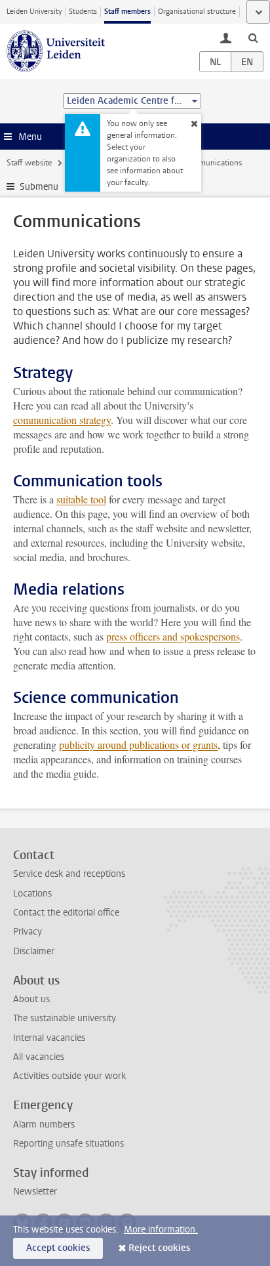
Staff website (29, 163)
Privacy (27, 931)
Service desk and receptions (69, 874)
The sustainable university (64, 1018)
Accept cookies (58, 1248)
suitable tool (81, 499)
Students (83, 11)
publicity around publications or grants (138, 744)
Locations (32, 893)
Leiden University (34, 11)
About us (31, 999)
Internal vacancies (49, 1038)
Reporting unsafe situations (68, 1143)
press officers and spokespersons (173, 636)
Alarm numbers (44, 1124)
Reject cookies (159, 1248)
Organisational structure (197, 11)
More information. (161, 1229)
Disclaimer (33, 951)
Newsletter (35, 1191)
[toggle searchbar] (252, 37)
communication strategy (62, 420)
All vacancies (38, 1057)
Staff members (127, 11)
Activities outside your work (69, 1076)
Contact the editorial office (66, 912)
